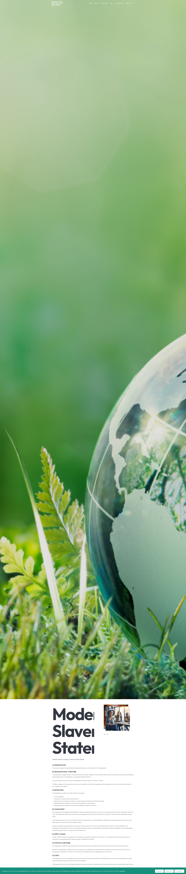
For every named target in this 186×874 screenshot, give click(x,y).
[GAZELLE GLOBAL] (57, 3)
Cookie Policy (122, 871)
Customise (159, 871)
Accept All (179, 871)
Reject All (169, 871)
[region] (93, 871)
